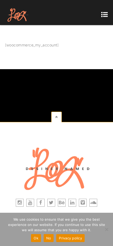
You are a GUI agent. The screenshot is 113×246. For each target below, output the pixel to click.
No (48, 238)
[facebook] (41, 203)
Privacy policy (70, 238)
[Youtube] (30, 203)
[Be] (62, 203)
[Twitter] (51, 203)
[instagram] (20, 203)
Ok (36, 238)
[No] (106, 229)
